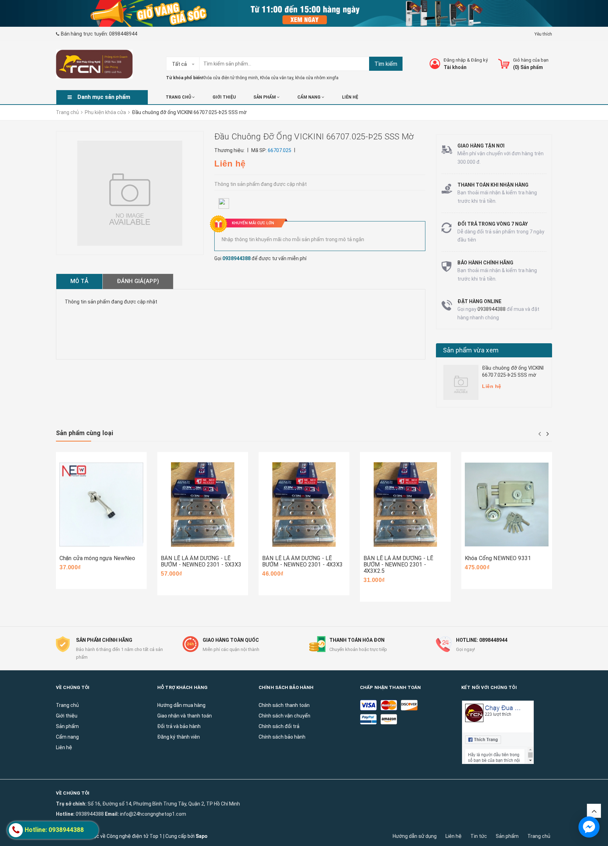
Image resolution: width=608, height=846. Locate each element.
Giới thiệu (224, 97)
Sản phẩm (507, 836)
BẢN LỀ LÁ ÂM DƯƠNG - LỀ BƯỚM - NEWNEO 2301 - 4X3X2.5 (398, 564)
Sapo (202, 836)
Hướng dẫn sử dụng (415, 836)
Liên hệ (350, 97)
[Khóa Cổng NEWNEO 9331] (507, 505)
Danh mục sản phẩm (103, 97)
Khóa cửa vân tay (276, 77)
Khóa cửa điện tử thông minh (230, 77)
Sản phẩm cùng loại (84, 433)
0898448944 (123, 34)
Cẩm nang (309, 97)
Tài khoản (455, 67)
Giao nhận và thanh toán (184, 716)
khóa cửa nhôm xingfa (316, 77)
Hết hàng (283, 543)
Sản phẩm (265, 97)
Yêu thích (543, 34)
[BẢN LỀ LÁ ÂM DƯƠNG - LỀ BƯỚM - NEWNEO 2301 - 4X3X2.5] (405, 505)
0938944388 (236, 258)
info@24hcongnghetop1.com (153, 814)
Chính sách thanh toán (284, 705)
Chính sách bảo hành (282, 737)
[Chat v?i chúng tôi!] (589, 827)
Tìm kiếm (385, 64)
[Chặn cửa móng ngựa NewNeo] (101, 505)
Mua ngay (81, 537)
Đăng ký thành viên (178, 737)
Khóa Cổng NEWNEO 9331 (498, 558)
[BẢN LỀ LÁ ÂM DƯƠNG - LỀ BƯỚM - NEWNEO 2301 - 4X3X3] (304, 505)
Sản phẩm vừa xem (471, 350)
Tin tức (478, 836)
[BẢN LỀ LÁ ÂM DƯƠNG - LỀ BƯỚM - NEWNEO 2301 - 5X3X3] (203, 505)
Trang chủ (538, 836)
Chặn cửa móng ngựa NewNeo (97, 558)
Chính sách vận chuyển (284, 716)
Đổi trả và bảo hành (179, 726)
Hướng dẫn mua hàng (181, 705)
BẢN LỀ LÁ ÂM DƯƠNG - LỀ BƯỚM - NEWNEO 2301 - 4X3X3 (302, 561)
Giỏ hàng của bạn (531, 60)
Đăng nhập (455, 60)
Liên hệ (453, 836)
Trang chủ (179, 97)
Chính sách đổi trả (279, 726)
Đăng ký (479, 60)
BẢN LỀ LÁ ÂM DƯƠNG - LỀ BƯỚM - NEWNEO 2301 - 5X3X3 (201, 561)
